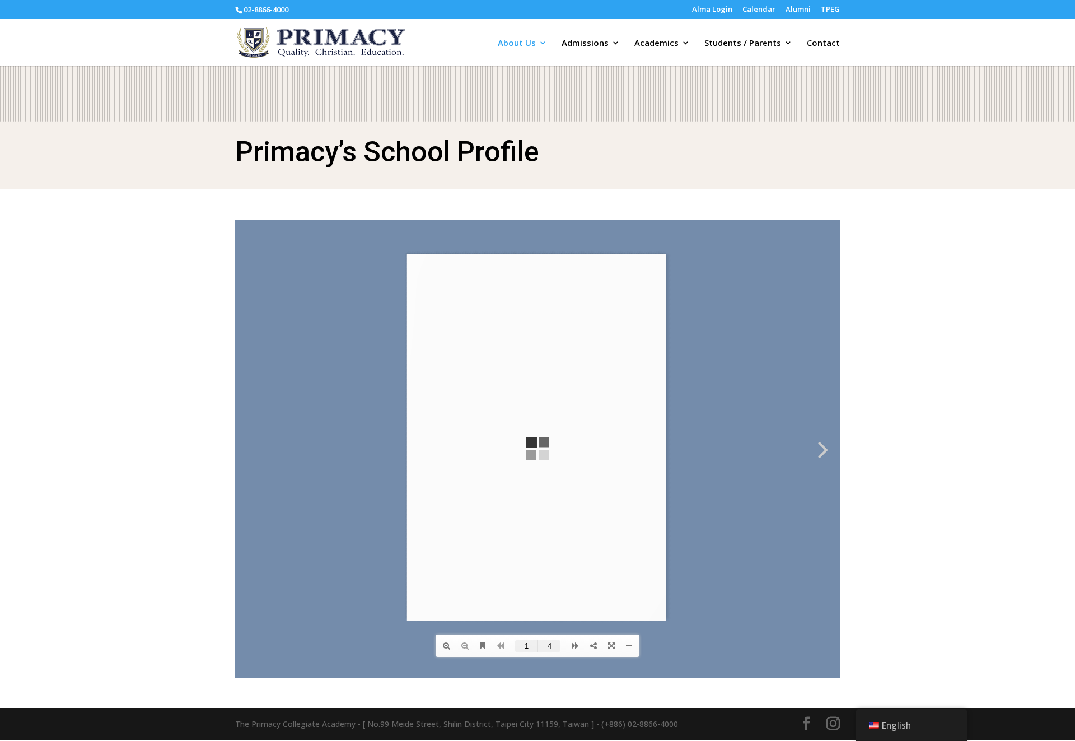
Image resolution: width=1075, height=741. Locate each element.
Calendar (758, 10)
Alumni (798, 10)
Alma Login (712, 10)
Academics (656, 43)
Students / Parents (742, 43)
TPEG (830, 10)
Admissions (585, 43)
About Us (517, 43)
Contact (823, 43)
